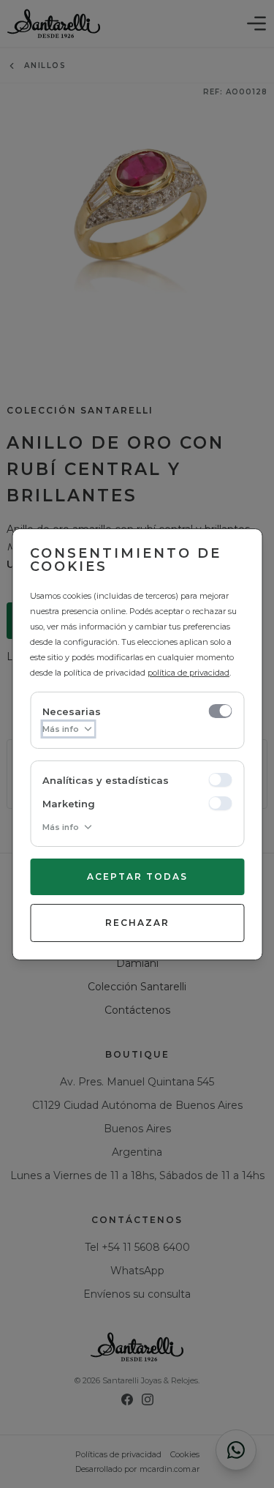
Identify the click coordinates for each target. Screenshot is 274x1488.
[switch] (220, 710)
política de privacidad (188, 673)
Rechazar (137, 922)
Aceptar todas (137, 876)
